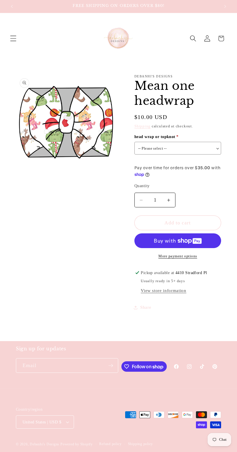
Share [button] (145, 307)
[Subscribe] (111, 365)
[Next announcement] (225, 6)
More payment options (177, 256)
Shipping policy (140, 444)
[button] (13, 38)
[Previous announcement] (11, 6)
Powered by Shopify (76, 444)
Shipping (142, 126)
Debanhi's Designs (44, 444)
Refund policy (110, 444)
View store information (163, 290)
